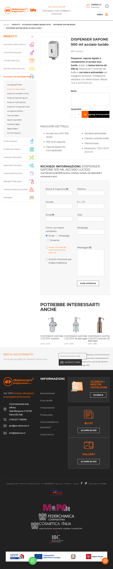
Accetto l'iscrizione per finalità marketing (60, 261)
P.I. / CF (81, 202)
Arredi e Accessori (10, 141)
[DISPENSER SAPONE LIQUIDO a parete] (52, 325)
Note (74, 91)
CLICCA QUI (56, 14)
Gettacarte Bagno (13, 124)
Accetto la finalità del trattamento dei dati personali (57, 250)
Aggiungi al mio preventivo (98, 114)
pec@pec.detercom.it (19, 426)
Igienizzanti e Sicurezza (13, 165)
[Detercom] (20, 10)
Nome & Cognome (57, 189)
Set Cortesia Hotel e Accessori (15, 44)
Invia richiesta (88, 283)
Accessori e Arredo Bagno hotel (17, 77)
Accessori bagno (13, 115)
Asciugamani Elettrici (15, 111)
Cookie (76, 484)
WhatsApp (64, 235)
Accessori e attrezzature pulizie (15, 189)
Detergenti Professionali (12, 181)
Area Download (47, 393)
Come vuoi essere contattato (55, 229)
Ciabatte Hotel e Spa (11, 60)
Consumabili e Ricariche (13, 173)
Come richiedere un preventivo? (49, 425)
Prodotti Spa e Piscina (12, 149)
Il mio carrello (46, 400)
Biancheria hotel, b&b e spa (14, 68)
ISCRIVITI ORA (72, 362)
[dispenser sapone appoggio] (76, 325)
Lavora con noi (47, 434)
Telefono (81, 189)
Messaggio (84, 247)
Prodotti (10, 36)
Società (49, 202)
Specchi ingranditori (14, 120)
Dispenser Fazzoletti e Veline (18, 94)
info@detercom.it (17, 433)
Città (79, 215)
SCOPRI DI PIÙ (89, 430)
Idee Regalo (8, 197)
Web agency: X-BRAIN (97, 484)
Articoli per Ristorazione (12, 157)
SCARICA (98, 395)
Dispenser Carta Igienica (16, 102)
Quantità (74, 109)
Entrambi (54, 240)
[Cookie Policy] (105, 561)
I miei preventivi (47, 408)
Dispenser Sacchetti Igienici (17, 98)
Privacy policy (46, 415)
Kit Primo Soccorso (14, 133)
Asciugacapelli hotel (14, 85)
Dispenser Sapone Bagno (16, 89)
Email (50, 215)
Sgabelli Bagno (12, 129)
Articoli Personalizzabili (12, 52)
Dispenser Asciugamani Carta (18, 107)
